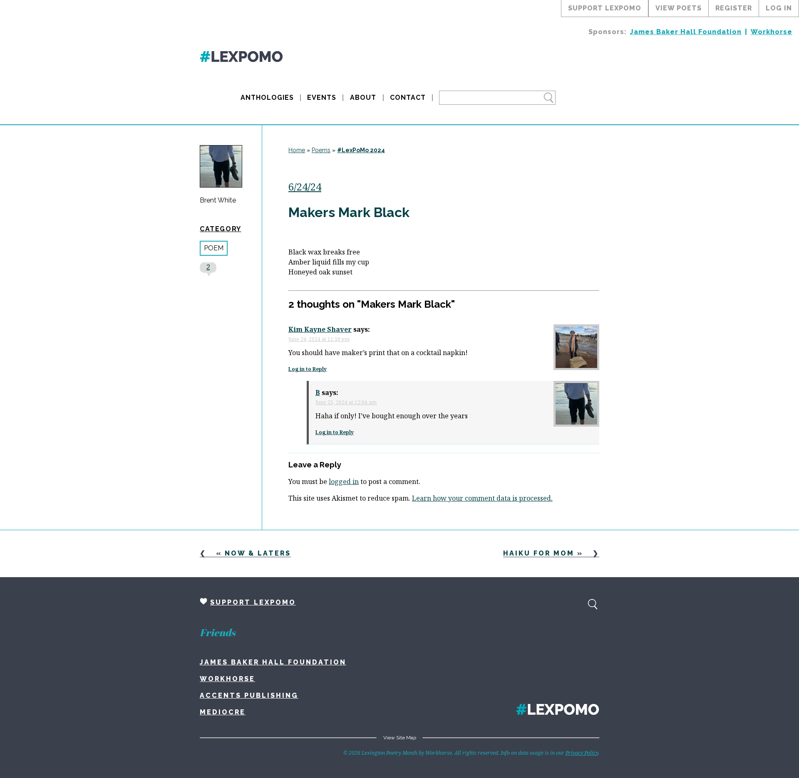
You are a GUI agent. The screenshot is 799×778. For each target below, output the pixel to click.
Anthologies (267, 97)
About (363, 97)
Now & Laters (258, 553)
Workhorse (771, 32)
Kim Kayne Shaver (320, 329)
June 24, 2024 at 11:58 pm (319, 339)
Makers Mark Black (348, 212)
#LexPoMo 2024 (361, 150)
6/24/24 (304, 186)
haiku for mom (538, 553)
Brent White (218, 200)
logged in (344, 481)
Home (296, 150)
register (733, 8)
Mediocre (223, 712)
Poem (213, 248)
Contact (408, 97)
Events (321, 97)
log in (779, 8)
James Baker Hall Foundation (686, 32)
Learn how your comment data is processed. (482, 498)
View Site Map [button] (399, 738)
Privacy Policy (582, 752)
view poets (678, 8)
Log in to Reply (307, 369)
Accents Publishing (249, 695)
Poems (321, 150)
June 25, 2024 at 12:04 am (346, 402)
